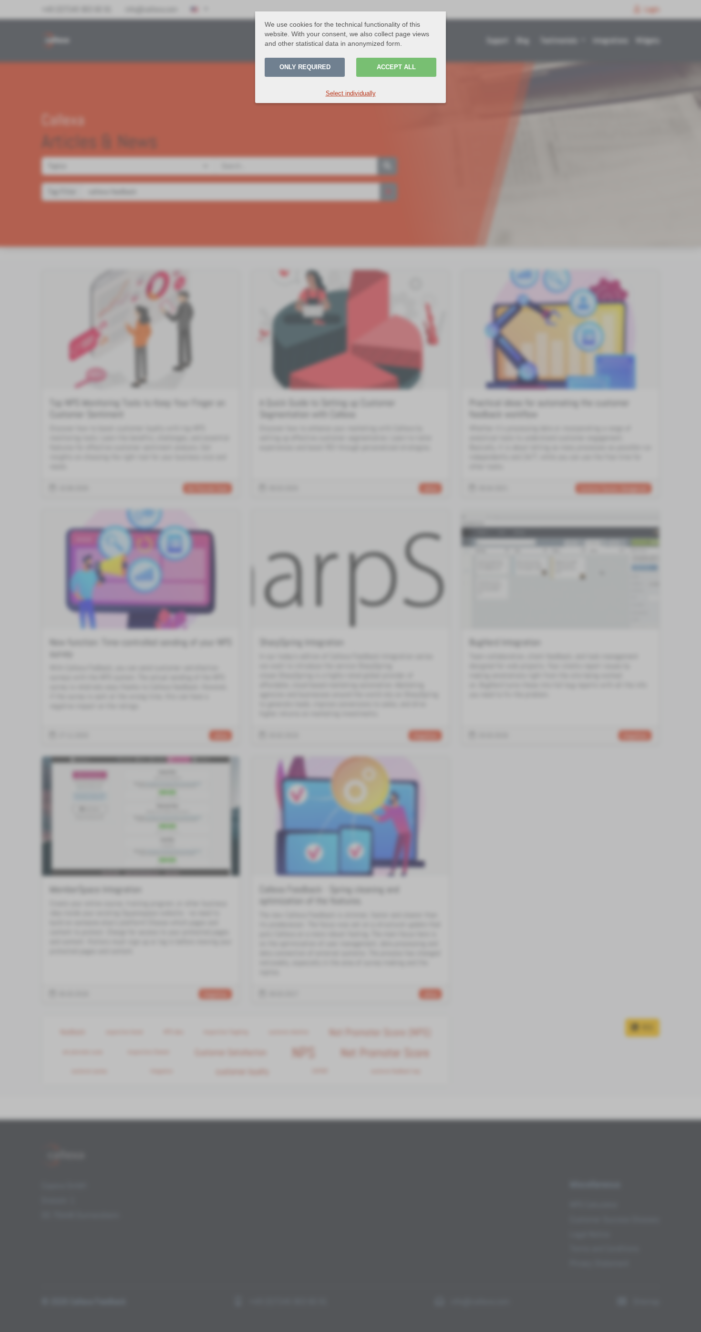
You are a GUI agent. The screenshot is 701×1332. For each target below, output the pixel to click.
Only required (304, 67)
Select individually (351, 93)
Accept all (396, 67)
